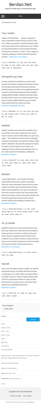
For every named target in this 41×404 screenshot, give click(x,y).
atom (32, 160)
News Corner (5, 335)
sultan (9, 165)
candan (25, 211)
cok (24, 111)
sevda (4, 165)
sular (8, 68)
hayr (13, 65)
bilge (8, 211)
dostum (34, 252)
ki (33, 211)
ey (10, 65)
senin (3, 68)
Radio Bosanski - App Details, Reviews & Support (17, 355)
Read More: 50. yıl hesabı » (11, 247)
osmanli (22, 114)
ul (11, 68)
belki (22, 293)
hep (34, 293)
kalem (16, 163)
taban (17, 214)
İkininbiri (6, 174)
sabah (24, 163)
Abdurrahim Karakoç (15, 209)
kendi (3, 255)
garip (11, 163)
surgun (10, 116)
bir (3, 65)
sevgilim (14, 296)
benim (34, 62)
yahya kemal (17, 68)
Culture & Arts (5, 327)
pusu (27, 114)
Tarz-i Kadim (8, 33)
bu (15, 211)
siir (6, 116)
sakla (3, 296)
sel (7, 255)
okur (31, 65)
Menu (20, 16)
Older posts (8, 309)
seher (29, 163)
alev (28, 209)
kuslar (17, 114)
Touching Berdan (6, 349)
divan (29, 111)
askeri (27, 160)
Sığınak (5, 263)
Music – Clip (5, 331)
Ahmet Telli (12, 293)
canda (19, 211)
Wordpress (31, 402)
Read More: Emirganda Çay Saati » (13, 106)
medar (18, 65)
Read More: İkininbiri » (9, 203)
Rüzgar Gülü (11, 373)
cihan (6, 163)
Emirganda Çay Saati (12, 76)
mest (23, 65)
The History (5, 346)
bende (4, 211)
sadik (32, 114)
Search (3, 316)
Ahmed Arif (12, 160)
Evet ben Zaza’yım (15, 378)
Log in (3, 384)
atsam (33, 209)
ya (21, 214)
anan (22, 160)
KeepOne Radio (15, 396)
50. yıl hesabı (8, 223)
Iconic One (9, 402)
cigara (30, 293)
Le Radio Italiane (13, 363)
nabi (27, 65)
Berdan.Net (20, 4)
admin (3, 363)
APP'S (3, 324)
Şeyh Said (4, 342)
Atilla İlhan (12, 62)
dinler (7, 65)
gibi (6, 114)
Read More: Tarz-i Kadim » (18, 57)
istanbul (11, 114)
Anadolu (6, 125)
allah (28, 252)
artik (25, 62)
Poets (3, 338)
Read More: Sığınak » (9, 287)
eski (33, 111)
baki (29, 62)
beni (36, 160)
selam (36, 65)
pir (20, 163)
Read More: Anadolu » (9, 154)
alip (21, 62)
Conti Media (27, 396)
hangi (30, 211)
